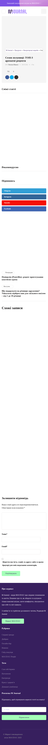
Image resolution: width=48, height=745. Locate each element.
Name (4, 534)
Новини (5, 648)
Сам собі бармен (8, 669)
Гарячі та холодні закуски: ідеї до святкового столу (9, 127)
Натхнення (6, 674)
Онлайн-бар (6, 643)
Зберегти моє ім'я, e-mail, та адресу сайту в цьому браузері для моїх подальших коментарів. (23, 563)
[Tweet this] (12, 77)
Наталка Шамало (13, 65)
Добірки (5, 639)
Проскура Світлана (10, 407)
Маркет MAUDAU (12, 621)
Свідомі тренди (8, 635)
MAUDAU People (9, 657)
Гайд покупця (7, 652)
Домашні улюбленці (10, 687)
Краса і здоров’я (8, 682)
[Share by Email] (16, 77)
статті (6, 266)
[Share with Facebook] (7, 77)
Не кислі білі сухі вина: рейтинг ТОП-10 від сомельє (34, 127)
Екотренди (6, 678)
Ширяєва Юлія (9, 338)
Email (4, 546)
